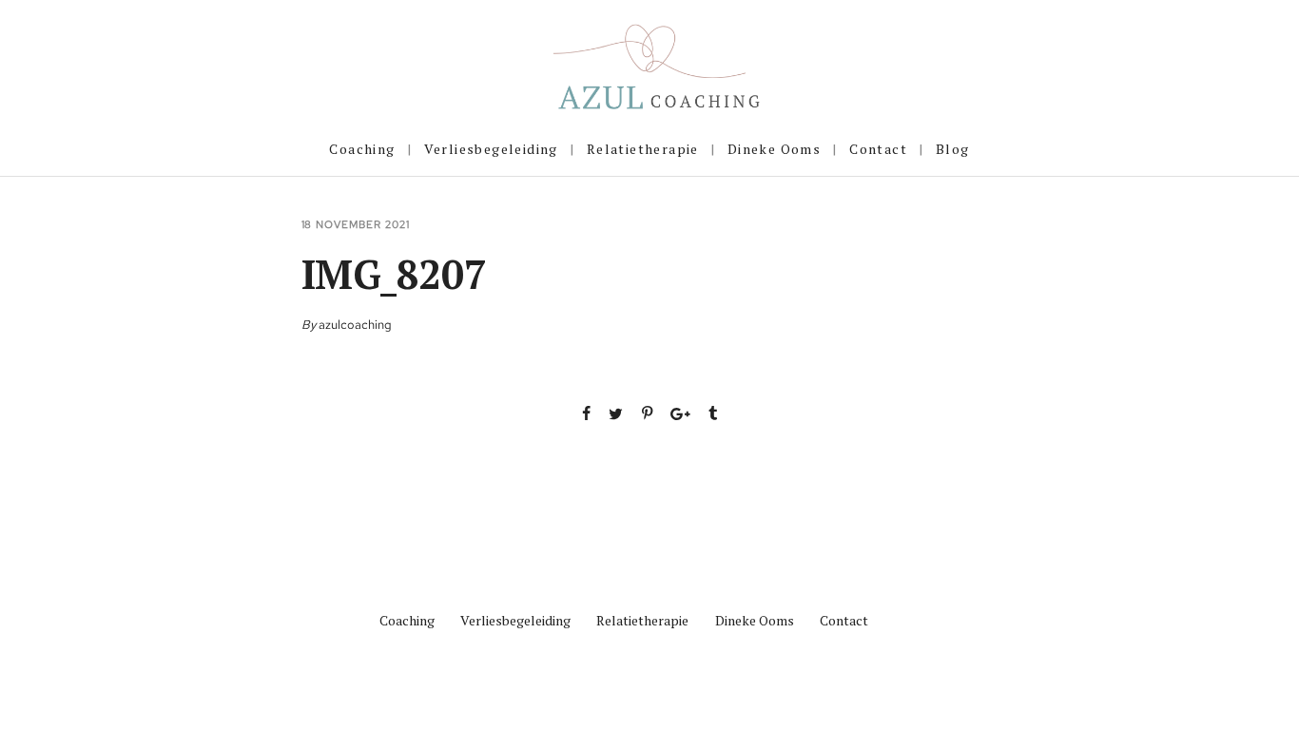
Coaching (362, 149)
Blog (953, 149)
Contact (878, 149)
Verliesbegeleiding (491, 149)
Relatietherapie (643, 149)
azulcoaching (355, 325)
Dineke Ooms (774, 149)
